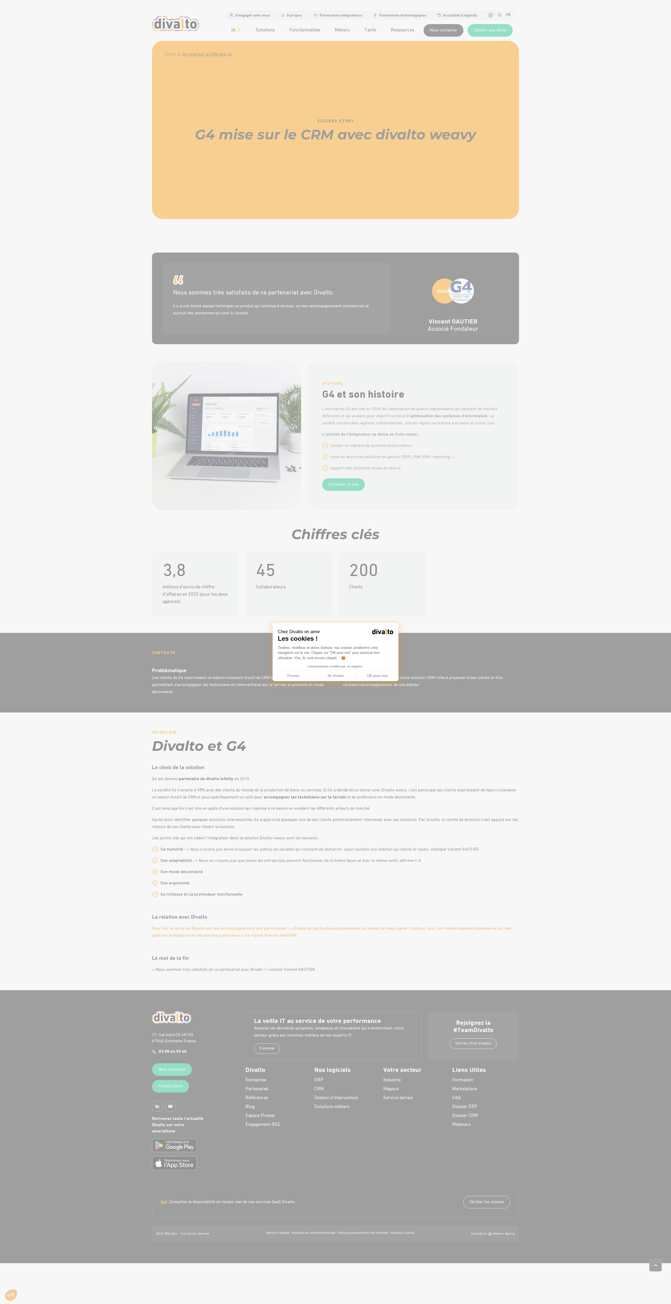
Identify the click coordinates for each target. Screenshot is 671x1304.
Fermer (293, 675)
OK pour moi (377, 675)
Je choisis (335, 675)
